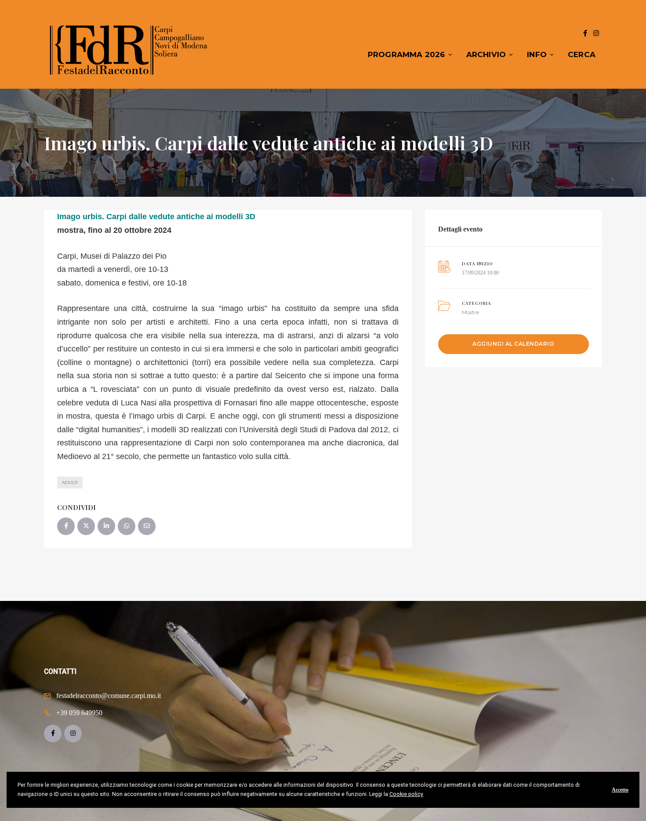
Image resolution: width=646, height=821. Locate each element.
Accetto (620, 790)
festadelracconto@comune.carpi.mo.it (108, 695)
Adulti (70, 482)
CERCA (581, 54)
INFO (537, 54)
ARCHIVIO (486, 54)
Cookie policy (406, 794)
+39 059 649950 (79, 712)
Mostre (470, 312)
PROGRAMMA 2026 (406, 54)
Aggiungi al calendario (513, 343)
